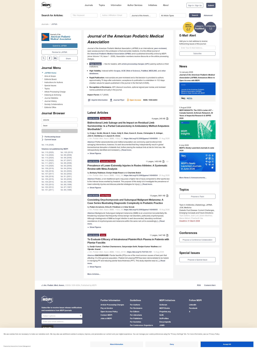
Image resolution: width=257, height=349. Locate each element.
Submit (211, 5)
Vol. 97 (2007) (66, 160)
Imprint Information (97, 100)
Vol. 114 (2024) (47, 155)
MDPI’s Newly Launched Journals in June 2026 (196, 149)
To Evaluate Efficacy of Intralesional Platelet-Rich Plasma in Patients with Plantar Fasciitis (128, 241)
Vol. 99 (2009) (66, 155)
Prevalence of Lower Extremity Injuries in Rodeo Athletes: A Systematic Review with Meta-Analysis (127, 167)
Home (50, 72)
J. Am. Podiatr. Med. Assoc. (53, 285)
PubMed (144, 70)
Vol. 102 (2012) (47, 187)
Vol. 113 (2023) (47, 157)
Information (116, 5)
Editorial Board (50, 79)
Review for (59, 52)
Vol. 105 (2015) (47, 179)
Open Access (95, 64)
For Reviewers (136, 308)
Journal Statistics (51, 98)
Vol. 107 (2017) (47, 173)
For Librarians (136, 315)
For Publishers (136, 318)
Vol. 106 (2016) (47, 176)
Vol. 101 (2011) (47, 189)
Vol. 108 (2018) (47, 171)
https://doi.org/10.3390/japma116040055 (141, 209)
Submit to (60, 45)
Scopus (117, 70)
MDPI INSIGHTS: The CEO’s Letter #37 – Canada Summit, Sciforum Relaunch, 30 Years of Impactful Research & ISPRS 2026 (196, 114)
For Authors (135, 304)
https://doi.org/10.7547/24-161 (139, 251)
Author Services (134, 5)
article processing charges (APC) (136, 64)
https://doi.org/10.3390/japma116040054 (141, 175)
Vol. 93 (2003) (66, 171)
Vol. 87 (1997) (66, 187)
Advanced (208, 15)
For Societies (135, 321)
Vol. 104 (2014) (47, 181)
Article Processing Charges (112, 304)
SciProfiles (164, 318)
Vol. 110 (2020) (47, 165)
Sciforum (163, 304)
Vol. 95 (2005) (66, 165)
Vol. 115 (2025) (47, 152)
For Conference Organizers (141, 325)
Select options (49, 315)
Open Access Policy (109, 311)
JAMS (161, 325)
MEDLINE (153, 70)
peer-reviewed (160, 48)
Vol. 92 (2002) (66, 173)
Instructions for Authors (53, 82)
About (166, 5)
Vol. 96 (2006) (66, 163)
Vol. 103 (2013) (47, 184)
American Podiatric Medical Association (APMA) (110, 53)
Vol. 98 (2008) (66, 157)
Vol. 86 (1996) (66, 189)
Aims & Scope (50, 76)
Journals (89, 5)
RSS (199, 285)
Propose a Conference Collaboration (197, 239)
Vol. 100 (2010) (67, 152)
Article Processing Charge (55, 91)
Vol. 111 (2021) (47, 163)
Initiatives (152, 5)
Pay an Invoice (107, 308)
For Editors (134, 311)
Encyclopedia (165, 321)
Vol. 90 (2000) (66, 179)
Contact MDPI (106, 315)
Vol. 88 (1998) (66, 184)
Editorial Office (50, 107)
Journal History (50, 101)
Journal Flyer (117, 100)
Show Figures (94, 153)
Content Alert (210, 285)
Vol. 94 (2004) (66, 168)
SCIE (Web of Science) (130, 70)
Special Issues (50, 85)
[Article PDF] (167, 119)
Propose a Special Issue (197, 259)
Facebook (193, 308)
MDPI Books (164, 308)
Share (68, 58)
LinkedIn (192, 304)
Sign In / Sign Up (195, 5)
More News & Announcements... (192, 177)
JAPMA (54, 24)
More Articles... (93, 274)
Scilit (161, 315)
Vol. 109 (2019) (47, 168)
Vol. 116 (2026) (47, 144)
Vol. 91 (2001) (66, 176)
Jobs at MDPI (106, 318)
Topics (102, 5)
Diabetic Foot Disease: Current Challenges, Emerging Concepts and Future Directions (196, 211)
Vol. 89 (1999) (66, 181)
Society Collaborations (53, 104)
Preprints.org (165, 311)
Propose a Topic (197, 196)
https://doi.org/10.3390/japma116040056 (141, 138)
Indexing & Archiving (52, 94)
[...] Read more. (125, 150)
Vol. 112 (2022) (47, 160)
